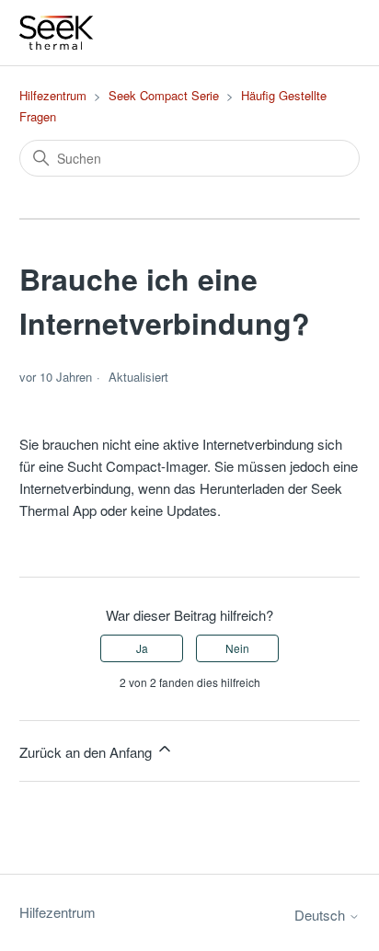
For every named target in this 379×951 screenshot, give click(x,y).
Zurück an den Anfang (87, 752)
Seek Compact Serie (164, 95)
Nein (237, 648)
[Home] (57, 33)
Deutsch (321, 914)
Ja (142, 648)
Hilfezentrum (52, 95)
